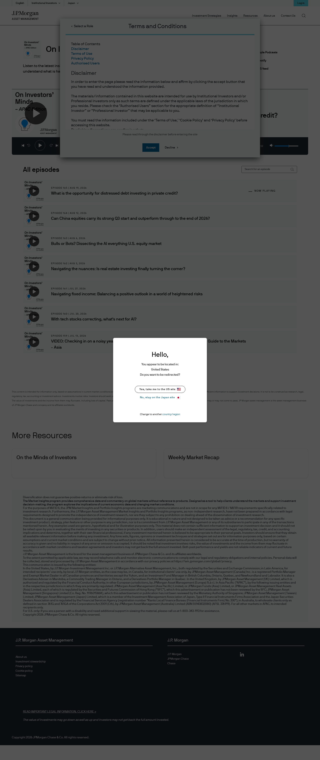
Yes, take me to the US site (157, 389)
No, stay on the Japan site (157, 397)
